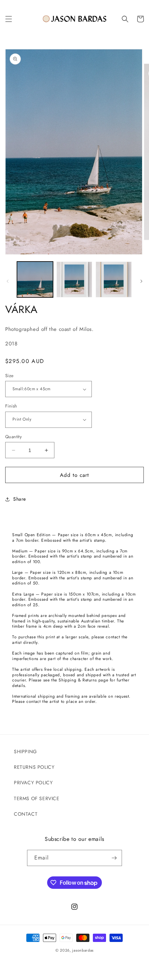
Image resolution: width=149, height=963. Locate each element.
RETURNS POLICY (34, 767)
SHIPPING (25, 751)
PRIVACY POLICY (33, 782)
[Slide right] (141, 281)
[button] (8, 19)
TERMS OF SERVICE (37, 798)
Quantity (13, 436)
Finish (11, 406)
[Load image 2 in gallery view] (74, 279)
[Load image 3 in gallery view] (114, 279)
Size (9, 375)
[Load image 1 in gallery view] (35, 279)
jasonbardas (83, 950)
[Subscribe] (114, 858)
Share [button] (19, 498)
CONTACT (25, 813)
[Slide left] (7, 281)
